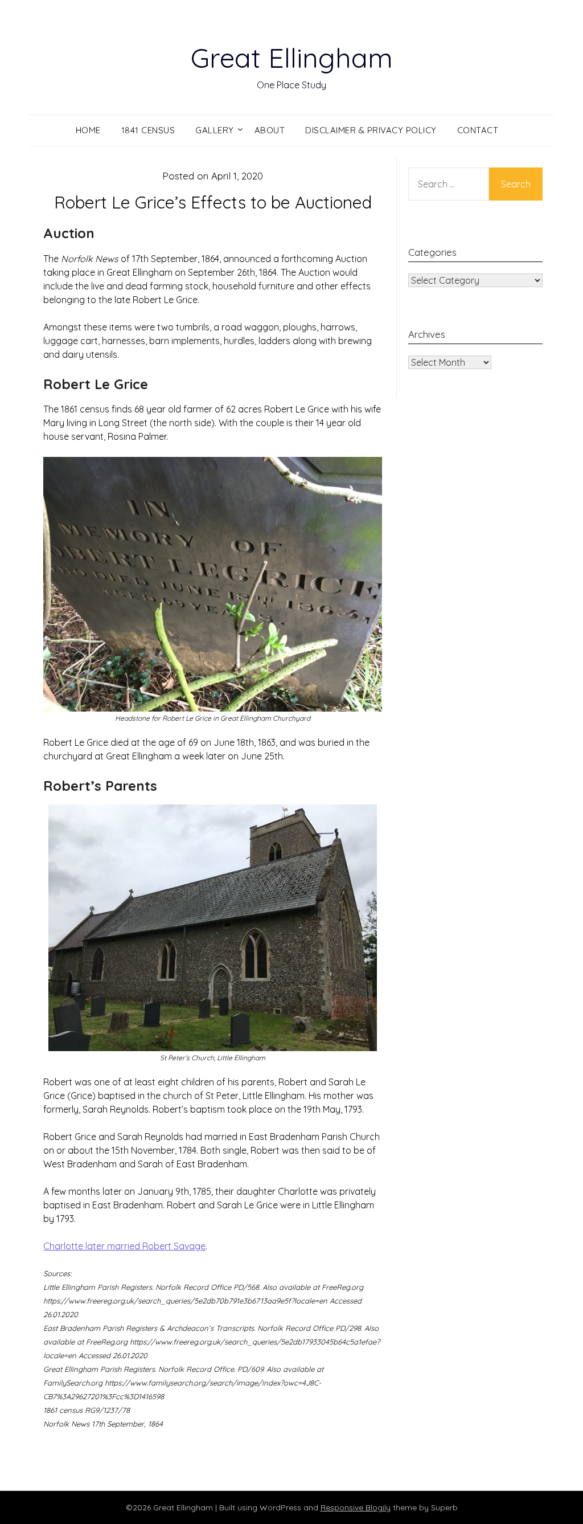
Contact (478, 130)
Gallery (214, 130)
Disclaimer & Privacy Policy (371, 130)
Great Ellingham (292, 57)
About (269, 130)
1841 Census (148, 130)
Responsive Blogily (356, 1507)
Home (88, 130)
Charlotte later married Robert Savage (124, 1246)
